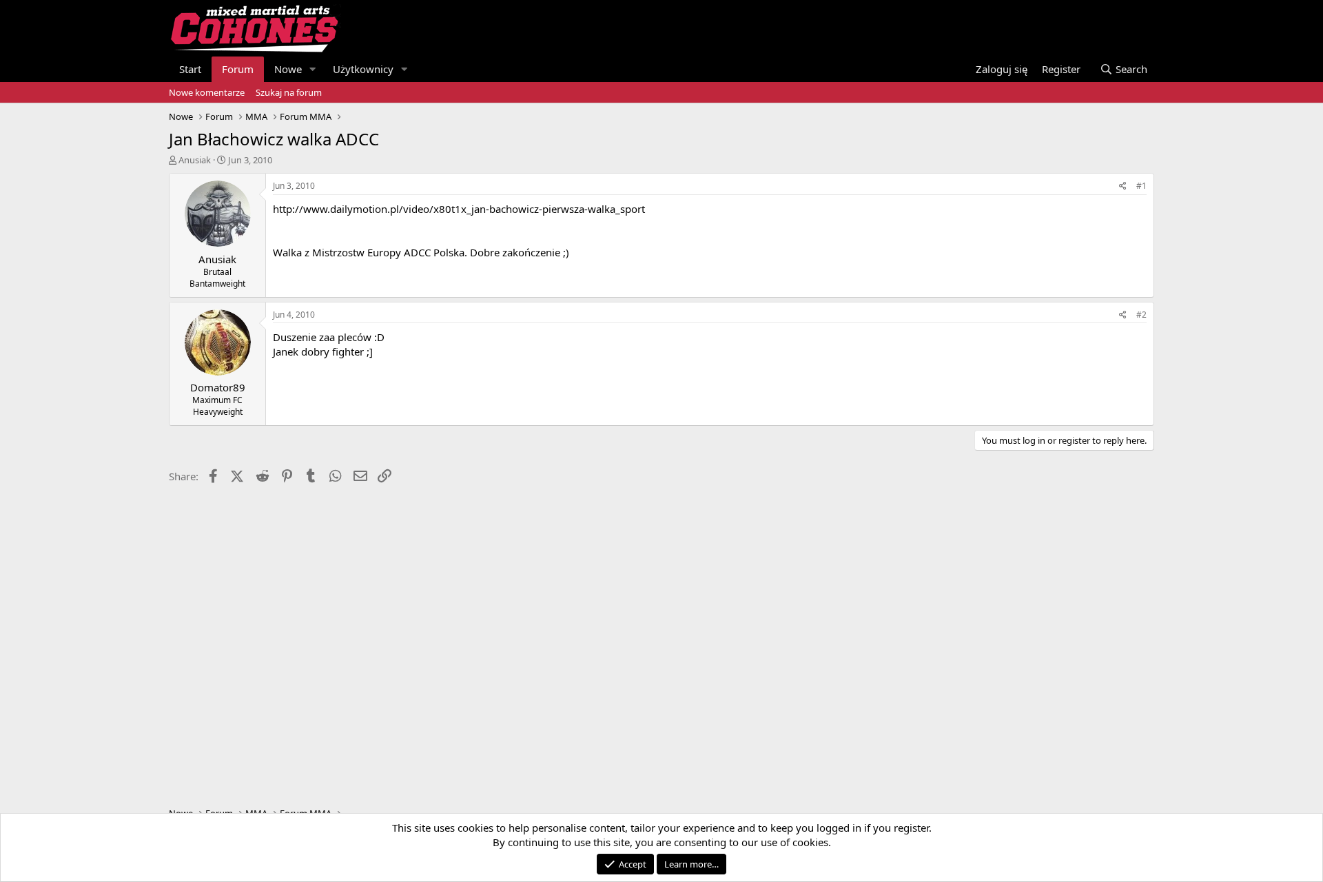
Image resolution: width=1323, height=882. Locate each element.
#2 (1141, 314)
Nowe (288, 69)
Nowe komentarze (207, 92)
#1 (1141, 186)
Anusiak (194, 160)
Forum (238, 69)
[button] (312, 69)
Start (190, 69)
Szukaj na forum (289, 92)
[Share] (1122, 186)
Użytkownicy (363, 69)
